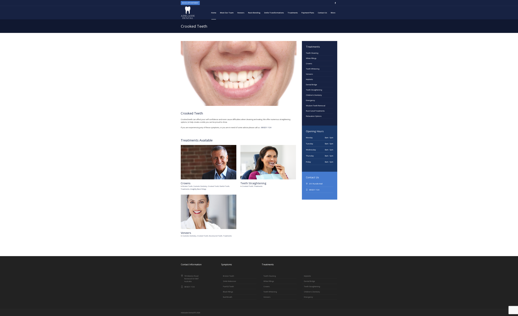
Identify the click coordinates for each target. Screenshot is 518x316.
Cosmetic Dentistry (200, 186)
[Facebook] (335, 3)
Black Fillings (228, 292)
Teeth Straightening (253, 183)
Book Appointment (190, 3)
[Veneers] (208, 212)
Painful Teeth (228, 286)
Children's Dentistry (312, 292)
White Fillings (311, 58)
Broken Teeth (228, 276)
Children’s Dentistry (314, 95)
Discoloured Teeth (215, 236)
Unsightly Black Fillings (198, 189)
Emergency (310, 100)
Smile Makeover (229, 281)
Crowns (185, 183)
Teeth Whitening (312, 69)
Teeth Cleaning (312, 53)
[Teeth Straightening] (268, 162)
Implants (309, 79)
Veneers (186, 233)
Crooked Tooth (213, 186)
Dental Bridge (311, 84)
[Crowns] (208, 162)
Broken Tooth (187, 186)
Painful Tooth (224, 186)
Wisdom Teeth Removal (315, 105)
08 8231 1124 (266, 127)
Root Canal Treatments (315, 111)
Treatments (185, 189)
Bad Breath (227, 297)
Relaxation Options (314, 116)
